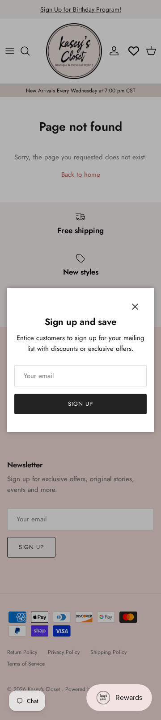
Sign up (80, 404)
